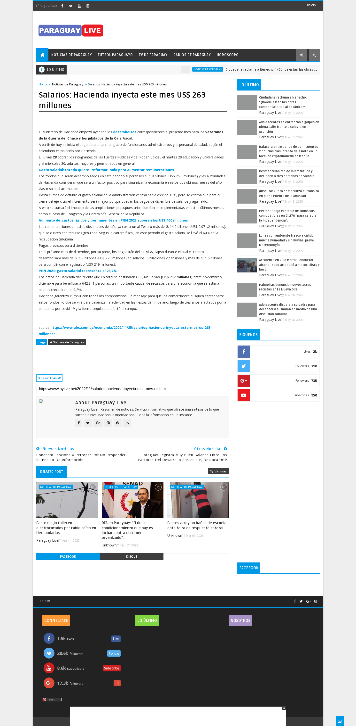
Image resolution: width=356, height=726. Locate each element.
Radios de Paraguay (192, 55)
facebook (68, 556)
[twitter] (70, 5)
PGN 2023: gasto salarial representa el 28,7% (78, 270)
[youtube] (79, 5)
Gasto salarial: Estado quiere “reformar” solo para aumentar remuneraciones (106, 169)
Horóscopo (228, 55)
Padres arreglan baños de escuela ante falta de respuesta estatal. (196, 525)
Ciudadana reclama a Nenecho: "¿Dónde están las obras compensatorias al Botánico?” (282, 69)
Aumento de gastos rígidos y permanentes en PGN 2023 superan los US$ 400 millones (113, 220)
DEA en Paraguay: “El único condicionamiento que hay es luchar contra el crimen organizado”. (127, 530)
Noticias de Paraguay (71, 55)
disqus (131, 556)
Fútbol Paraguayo (115, 55)
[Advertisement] (176, 714)
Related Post (51, 472)
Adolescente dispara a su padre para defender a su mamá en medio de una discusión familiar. (288, 309)
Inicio (311, 5)
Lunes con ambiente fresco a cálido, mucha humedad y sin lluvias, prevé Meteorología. (287, 240)
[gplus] (308, 601)
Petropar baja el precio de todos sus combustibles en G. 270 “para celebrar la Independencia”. (288, 216)
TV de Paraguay (153, 55)
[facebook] (62, 5)
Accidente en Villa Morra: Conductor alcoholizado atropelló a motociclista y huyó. (289, 265)
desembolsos (124, 132)
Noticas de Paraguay (197, 69)
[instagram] (87, 5)
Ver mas (221, 471)
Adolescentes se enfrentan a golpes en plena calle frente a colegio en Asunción (289, 127)
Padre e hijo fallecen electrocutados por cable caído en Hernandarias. (66, 528)
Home (43, 84)
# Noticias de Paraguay (67, 342)
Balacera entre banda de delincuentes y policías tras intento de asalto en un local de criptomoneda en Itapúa (288, 151)
